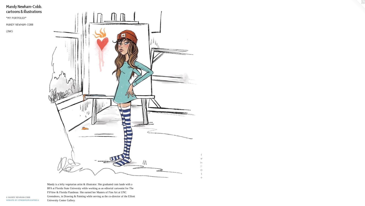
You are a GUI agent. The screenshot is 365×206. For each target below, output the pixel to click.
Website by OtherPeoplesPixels (22, 200)
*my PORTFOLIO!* (16, 18)
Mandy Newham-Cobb (19, 25)
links (9, 31)
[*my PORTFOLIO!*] (123, 92)
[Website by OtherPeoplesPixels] (357, 7)
